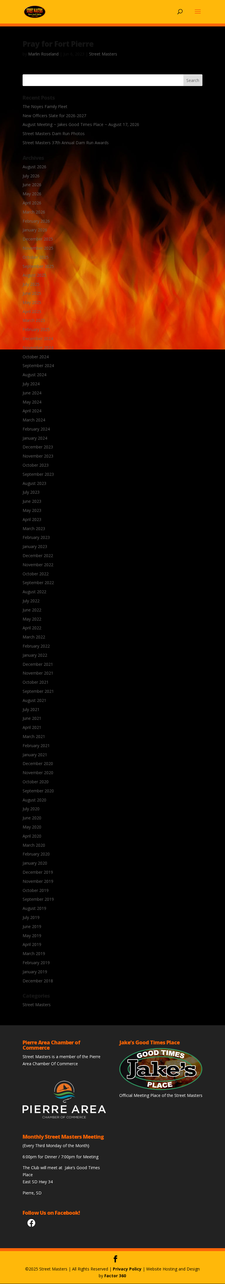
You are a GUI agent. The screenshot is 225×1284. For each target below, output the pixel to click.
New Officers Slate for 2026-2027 (54, 115)
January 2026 (35, 230)
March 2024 (34, 420)
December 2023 (38, 447)
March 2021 (34, 736)
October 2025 (36, 257)
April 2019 (32, 944)
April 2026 (32, 203)
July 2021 (31, 709)
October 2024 (36, 356)
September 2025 (38, 266)
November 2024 (38, 347)
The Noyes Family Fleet (45, 106)
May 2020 (32, 827)
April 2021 (32, 727)
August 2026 (34, 166)
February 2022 (36, 646)
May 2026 (32, 193)
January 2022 (35, 655)
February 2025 (36, 329)
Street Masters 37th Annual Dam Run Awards (66, 142)
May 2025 (32, 302)
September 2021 (38, 691)
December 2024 (38, 338)
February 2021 (36, 745)
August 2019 (34, 908)
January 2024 (35, 438)
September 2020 (38, 791)
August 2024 (34, 374)
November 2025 (38, 248)
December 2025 (38, 239)
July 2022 (31, 601)
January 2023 (35, 546)
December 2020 (38, 763)
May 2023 (32, 510)
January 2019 (35, 971)
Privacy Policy (127, 1269)
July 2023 (31, 492)
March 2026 (34, 212)
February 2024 (36, 429)
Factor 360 (115, 1275)
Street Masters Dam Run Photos (54, 133)
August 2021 (34, 700)
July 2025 (31, 284)
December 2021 (38, 664)
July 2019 (31, 917)
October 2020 (36, 781)
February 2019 (36, 962)
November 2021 (38, 673)
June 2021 (32, 718)
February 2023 (36, 537)
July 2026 (31, 176)
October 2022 (36, 574)
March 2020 (34, 845)
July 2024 (31, 383)
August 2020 (34, 800)
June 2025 (32, 293)
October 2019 (36, 890)
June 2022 (32, 610)
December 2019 (38, 872)
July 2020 (31, 808)
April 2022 (32, 628)
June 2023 (32, 501)
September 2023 (38, 474)
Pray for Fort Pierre (58, 43)
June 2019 (32, 926)
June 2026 (32, 184)
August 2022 (34, 591)
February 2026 (36, 221)
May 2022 (32, 619)
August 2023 (34, 483)
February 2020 (36, 854)
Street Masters (103, 54)
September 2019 (38, 899)
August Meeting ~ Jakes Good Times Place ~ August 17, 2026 (81, 124)
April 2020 (32, 836)
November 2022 (38, 564)
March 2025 (34, 320)
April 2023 (32, 519)
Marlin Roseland (43, 54)
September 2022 (38, 582)
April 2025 (32, 311)
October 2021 (36, 682)
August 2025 (34, 275)
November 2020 (38, 772)
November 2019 (38, 881)
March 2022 (34, 637)
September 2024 (38, 365)
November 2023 (38, 456)
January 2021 (35, 754)
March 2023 (34, 528)
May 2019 (32, 935)
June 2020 (32, 818)
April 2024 (32, 411)
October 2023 (36, 465)
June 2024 (32, 393)
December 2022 (38, 555)
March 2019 (34, 953)
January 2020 (35, 863)
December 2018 (38, 981)
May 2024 (32, 402)
